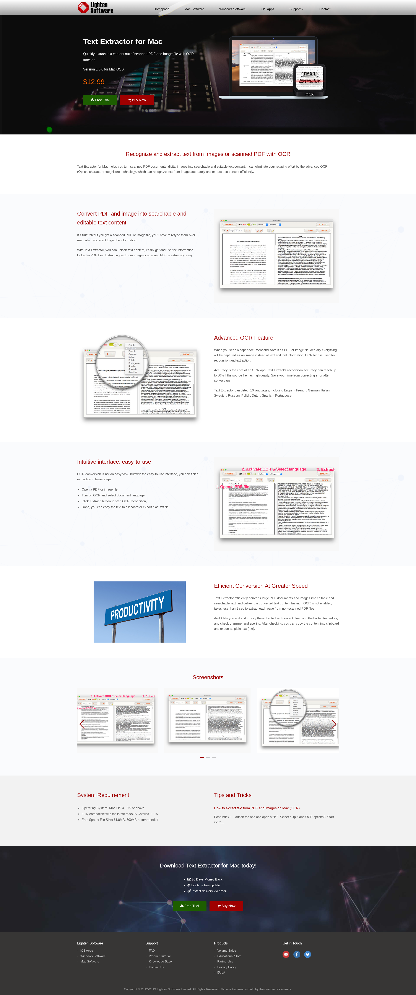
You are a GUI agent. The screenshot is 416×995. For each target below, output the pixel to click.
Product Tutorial (160, 956)
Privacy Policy (226, 967)
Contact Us (156, 967)
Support (295, 9)
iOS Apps (267, 9)
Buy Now (138, 100)
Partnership (225, 961)
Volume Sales (226, 950)
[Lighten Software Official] (95, 7)
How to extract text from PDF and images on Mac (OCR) (257, 808)
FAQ (152, 950)
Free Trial (102, 100)
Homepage (161, 9)
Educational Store (229, 956)
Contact (324, 9)
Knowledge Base (160, 961)
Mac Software (194, 9)
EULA (221, 972)
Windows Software (232, 9)
